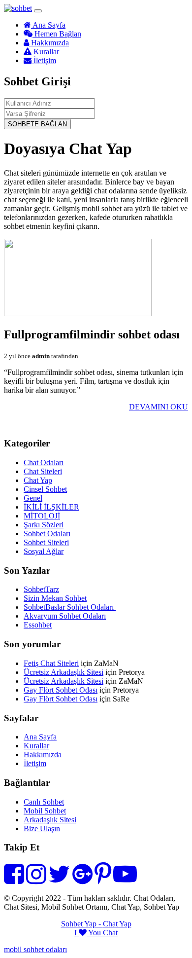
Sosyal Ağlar (44, 551)
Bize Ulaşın (42, 828)
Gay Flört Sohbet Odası (60, 690)
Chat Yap (38, 480)
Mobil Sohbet (45, 811)
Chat (110, 932)
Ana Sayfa (48, 25)
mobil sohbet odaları (35, 949)
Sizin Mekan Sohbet (55, 598)
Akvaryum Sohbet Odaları (65, 616)
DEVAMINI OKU (158, 407)
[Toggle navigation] (38, 10)
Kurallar (45, 51)
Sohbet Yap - (82, 924)
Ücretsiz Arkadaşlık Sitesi (63, 672)
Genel (33, 498)
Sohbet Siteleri (46, 542)
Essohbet (38, 625)
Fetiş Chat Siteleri (51, 663)
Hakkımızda (49, 42)
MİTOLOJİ (42, 516)
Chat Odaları (44, 462)
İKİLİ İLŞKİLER (51, 507)
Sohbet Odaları (47, 533)
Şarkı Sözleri (44, 524)
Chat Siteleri (43, 471)
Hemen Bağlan (56, 34)
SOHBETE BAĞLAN (37, 124)
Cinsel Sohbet (45, 489)
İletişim (44, 60)
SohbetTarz (41, 589)
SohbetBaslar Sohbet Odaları (70, 607)
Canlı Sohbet (44, 802)
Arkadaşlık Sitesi (50, 819)
